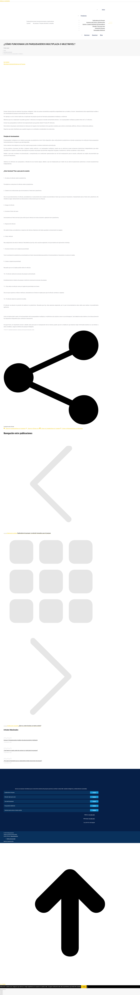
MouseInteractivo (14, 836)
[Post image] (8, 738)
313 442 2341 (92, 814)
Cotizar (94, 792)
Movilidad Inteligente (9, 64)
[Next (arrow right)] (2, 992)
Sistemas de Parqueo (19, 64)
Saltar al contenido (5, 1)
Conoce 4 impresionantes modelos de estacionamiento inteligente (20, 740)
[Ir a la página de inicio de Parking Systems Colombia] (10, 786)
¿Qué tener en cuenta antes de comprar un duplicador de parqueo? (21, 750)
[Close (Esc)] (0, 989)
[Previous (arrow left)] (0, 992)
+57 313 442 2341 (113, 3)
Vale (84, 986)
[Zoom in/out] (5, 989)
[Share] (2, 989)
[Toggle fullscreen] (3, 989)
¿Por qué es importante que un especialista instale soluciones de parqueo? (23, 761)
